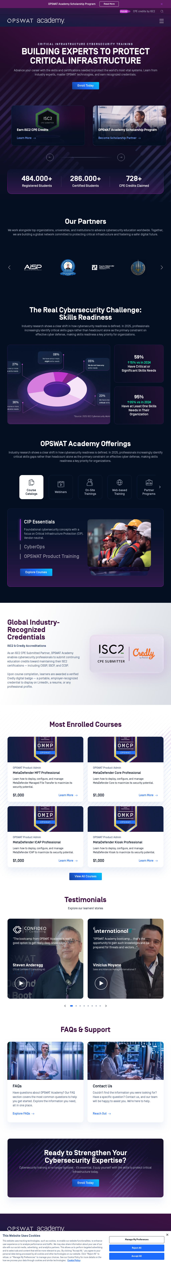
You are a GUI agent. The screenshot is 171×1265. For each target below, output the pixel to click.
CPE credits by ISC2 (144, 11)
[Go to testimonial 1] (71, 1006)
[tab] (31, 487)
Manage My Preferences (136, 1239)
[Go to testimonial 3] (80, 1006)
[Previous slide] (50, 157)
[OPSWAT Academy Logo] (36, 1229)
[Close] (162, 4)
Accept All (137, 1256)
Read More (109, 4)
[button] (48, 125)
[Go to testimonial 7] (96, 1006)
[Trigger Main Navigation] (161, 21)
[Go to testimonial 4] (84, 1006)
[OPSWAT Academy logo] (36, 21)
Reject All (136, 1248)
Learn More (66, 795)
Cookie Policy (73, 1260)
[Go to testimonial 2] (76, 1006)
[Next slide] (121, 157)
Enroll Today (85, 85)
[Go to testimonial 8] (100, 1006)
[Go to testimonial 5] (88, 1006)
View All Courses (86, 876)
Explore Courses (36, 572)
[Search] (162, 11)
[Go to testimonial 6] (92, 1006)
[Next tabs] (160, 487)
